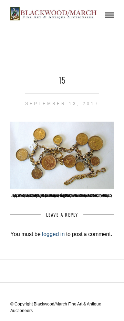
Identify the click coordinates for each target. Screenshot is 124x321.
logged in (53, 234)
